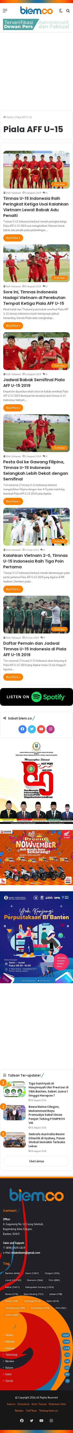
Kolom (9, 1367)
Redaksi (19, 1410)
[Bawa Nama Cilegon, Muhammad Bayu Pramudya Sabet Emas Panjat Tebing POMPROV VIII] (14, 1112)
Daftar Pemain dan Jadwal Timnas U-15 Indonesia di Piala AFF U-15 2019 (34, 649)
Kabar (12, 1287)
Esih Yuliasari (13, 192)
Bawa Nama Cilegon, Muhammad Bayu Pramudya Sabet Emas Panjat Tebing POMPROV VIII (47, 1115)
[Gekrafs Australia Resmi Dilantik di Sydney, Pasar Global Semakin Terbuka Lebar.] (14, 1140)
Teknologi (11, 1354)
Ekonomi (35, 1280)
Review (9, 1361)
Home (9, 117)
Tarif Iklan (31, 1410)
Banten (12, 1273)
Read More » (13, 238)
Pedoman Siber (57, 1404)
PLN (61, 1307)
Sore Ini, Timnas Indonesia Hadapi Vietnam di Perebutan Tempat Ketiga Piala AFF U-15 (34, 297)
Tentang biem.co (48, 1410)
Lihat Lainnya (36, 1161)
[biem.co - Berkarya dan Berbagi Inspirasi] (36, 10)
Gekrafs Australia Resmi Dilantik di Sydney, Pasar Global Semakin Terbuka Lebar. (47, 1140)
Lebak (55, 1294)
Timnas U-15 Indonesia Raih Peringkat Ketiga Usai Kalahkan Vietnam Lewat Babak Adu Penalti (36, 206)
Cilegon (52, 1273)
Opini (52, 1300)
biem (32, 1273)
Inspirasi (10, 1348)
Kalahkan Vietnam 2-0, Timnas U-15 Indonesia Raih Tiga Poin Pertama (35, 561)
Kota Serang (34, 1294)
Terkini (12, 1314)
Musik (11, 1300)
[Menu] (5, 12)
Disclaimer (23, 1404)
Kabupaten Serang (39, 1287)
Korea (11, 1294)
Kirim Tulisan (39, 1404)
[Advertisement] (36, 72)
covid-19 (13, 1280)
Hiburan (10, 1341)
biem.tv (11, 1404)
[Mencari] (68, 12)
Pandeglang (15, 1307)
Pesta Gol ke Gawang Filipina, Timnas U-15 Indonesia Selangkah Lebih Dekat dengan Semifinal (35, 470)
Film (54, 1280)
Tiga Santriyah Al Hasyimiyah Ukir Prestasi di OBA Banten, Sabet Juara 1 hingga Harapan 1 (49, 1089)
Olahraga (32, 1300)
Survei (9, 1381)
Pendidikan (40, 1307)
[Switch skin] (61, 12)
